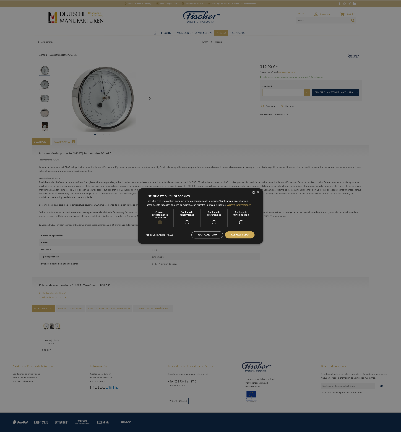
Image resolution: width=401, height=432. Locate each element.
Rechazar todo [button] (207, 234)
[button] (159, 235)
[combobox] (253, 192)
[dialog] (200, 216)
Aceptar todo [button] (240, 234)
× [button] (258, 192)
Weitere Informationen (239, 204)
